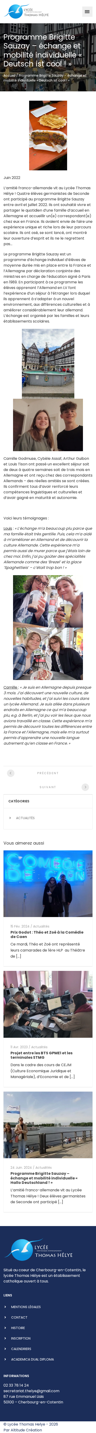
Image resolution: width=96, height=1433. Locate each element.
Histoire (18, 1328)
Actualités (25, 818)
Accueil (9, 75)
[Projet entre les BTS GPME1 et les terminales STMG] (48, 1004)
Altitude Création (26, 1430)
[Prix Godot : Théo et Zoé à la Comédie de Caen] (48, 883)
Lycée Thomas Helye (26, 1424)
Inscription (21, 1338)
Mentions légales (26, 1307)
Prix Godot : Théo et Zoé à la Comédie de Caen (46, 934)
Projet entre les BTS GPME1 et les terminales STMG (41, 1055)
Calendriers (21, 1349)
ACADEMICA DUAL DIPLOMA (32, 1359)
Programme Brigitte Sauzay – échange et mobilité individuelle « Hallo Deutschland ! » (44, 1178)
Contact (19, 1317)
